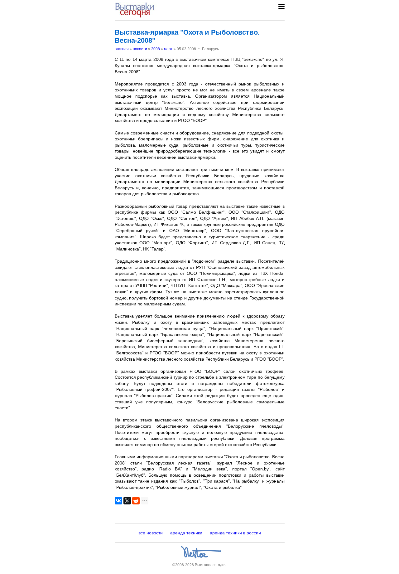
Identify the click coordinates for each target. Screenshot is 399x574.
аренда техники (186, 532)
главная (122, 49)
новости (140, 49)
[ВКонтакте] (118, 500)
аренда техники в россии (235, 532)
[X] (127, 500)
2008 (155, 49)
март (168, 49)
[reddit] (136, 500)
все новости (150, 532)
